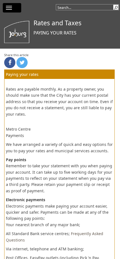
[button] (116, 7)
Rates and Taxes (57, 22)
